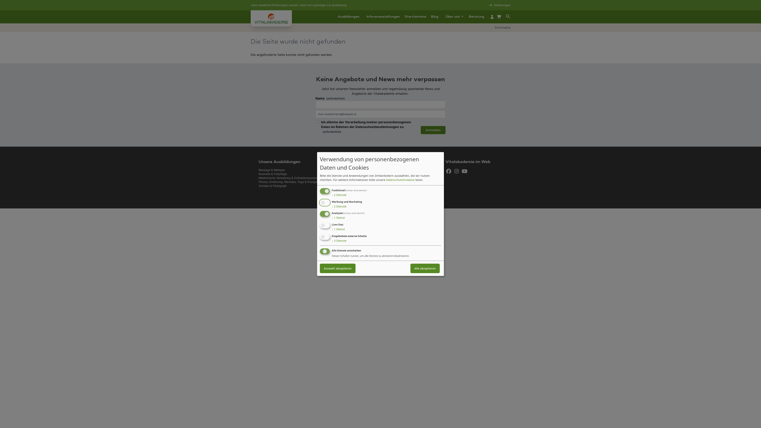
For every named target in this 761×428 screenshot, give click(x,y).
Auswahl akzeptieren (338, 268)
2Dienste (339, 195)
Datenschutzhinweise (400, 180)
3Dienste (339, 241)
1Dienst (338, 218)
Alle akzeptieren (425, 268)
